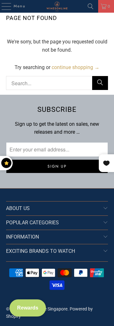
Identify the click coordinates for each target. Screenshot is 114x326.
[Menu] (3, 6)
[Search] (91, 6)
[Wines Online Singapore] (57, 6)
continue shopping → (75, 67)
